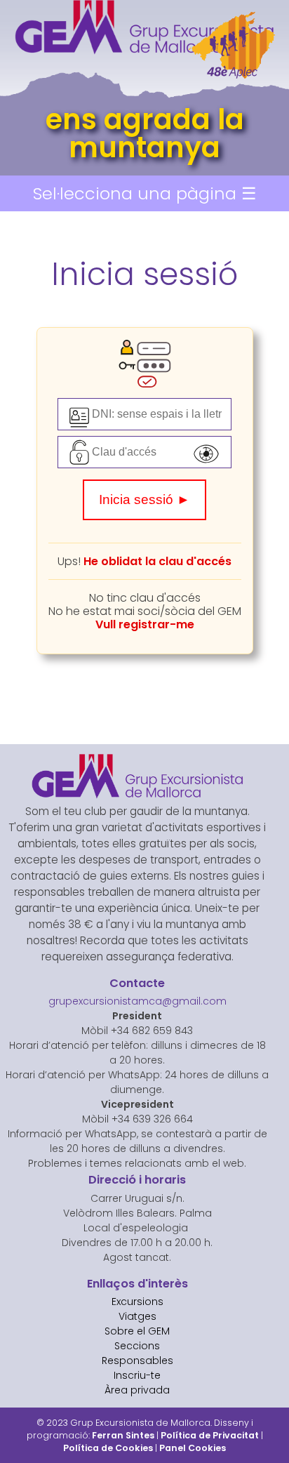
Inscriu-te (137, 1375)
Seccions (137, 1346)
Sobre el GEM (137, 1331)
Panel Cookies (192, 1448)
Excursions (137, 1302)
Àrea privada (137, 1390)
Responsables (137, 1360)
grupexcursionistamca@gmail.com (137, 1001)
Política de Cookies (108, 1448)
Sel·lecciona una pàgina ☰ (145, 193)
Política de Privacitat (210, 1435)
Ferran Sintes (123, 1435)
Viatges (137, 1316)
